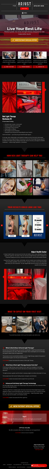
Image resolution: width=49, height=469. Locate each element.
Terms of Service (12, 467)
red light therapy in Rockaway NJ (18, 139)
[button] (24, 40)
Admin (4, 464)
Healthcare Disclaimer (27, 464)
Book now (24, 8)
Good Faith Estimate (21, 467)
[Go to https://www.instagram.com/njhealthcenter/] (15, 6)
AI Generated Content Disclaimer (34, 467)
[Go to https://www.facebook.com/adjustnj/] (13, 6)
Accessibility (9, 464)
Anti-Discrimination (17, 464)
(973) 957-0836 (39, 6)
